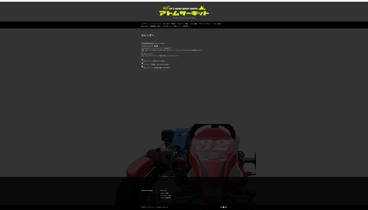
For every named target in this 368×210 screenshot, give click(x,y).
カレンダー (166, 24)
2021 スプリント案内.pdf (151, 61)
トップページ (144, 24)
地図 (186, 24)
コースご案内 (193, 24)
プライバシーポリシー (205, 24)
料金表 (173, 24)
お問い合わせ (144, 26)
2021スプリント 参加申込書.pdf (153, 68)
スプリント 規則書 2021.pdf (152, 64)
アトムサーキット (150, 207)
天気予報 (185, 26)
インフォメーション (155, 24)
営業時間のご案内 (155, 26)
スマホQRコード (167, 26)
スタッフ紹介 (217, 24)
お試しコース (177, 26)
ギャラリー (180, 24)
